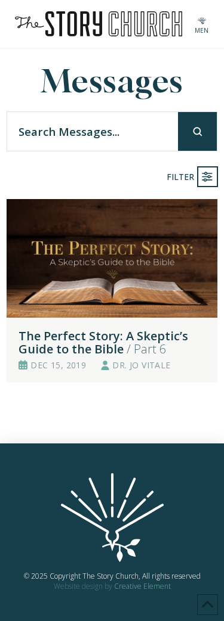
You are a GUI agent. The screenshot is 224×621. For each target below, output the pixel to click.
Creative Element (142, 586)
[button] (202, 23)
